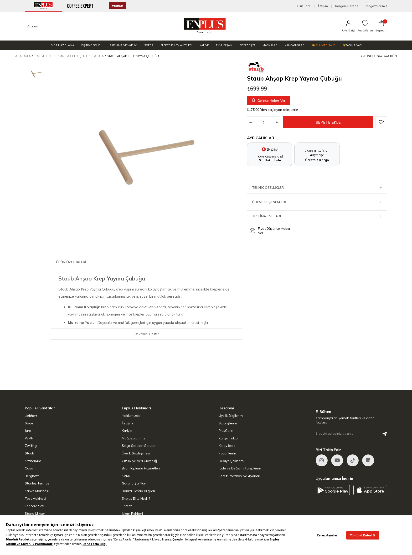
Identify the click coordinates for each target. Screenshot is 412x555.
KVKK (126, 476)
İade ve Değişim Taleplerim (240, 468)
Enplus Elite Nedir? (136, 498)
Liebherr (31, 415)
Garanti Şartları (134, 483)
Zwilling (31, 445)
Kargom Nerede (346, 6)
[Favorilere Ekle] (381, 122)
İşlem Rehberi (132, 513)
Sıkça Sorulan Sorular (139, 445)
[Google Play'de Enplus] (333, 490)
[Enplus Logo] (205, 26)
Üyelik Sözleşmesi (136, 453)
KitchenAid (33, 461)
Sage (29, 423)
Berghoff (32, 476)
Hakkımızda (131, 415)
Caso (29, 468)
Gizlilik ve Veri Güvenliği (140, 461)
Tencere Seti (34, 506)
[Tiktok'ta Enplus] (353, 460)
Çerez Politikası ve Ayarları (239, 476)
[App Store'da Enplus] (370, 490)
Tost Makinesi (35, 498)
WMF (29, 438)
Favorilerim (227, 453)
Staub (29, 453)
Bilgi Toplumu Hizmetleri (141, 468)
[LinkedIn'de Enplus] (337, 460)
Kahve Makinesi (37, 491)
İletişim (323, 6)
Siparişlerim (228, 423)
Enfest (127, 506)
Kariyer (127, 430)
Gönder (384, 434)
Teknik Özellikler (268, 187)
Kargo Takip (228, 438)
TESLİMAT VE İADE (267, 216)
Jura (28, 430)
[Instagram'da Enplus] (322, 460)
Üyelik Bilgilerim (231, 415)
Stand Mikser (35, 513)
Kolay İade (227, 445)
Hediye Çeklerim (231, 461)
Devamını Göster (146, 334)
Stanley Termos (37, 483)
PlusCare (304, 6)
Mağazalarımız (376, 6)
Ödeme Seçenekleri (269, 202)
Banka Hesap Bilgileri (138, 491)
